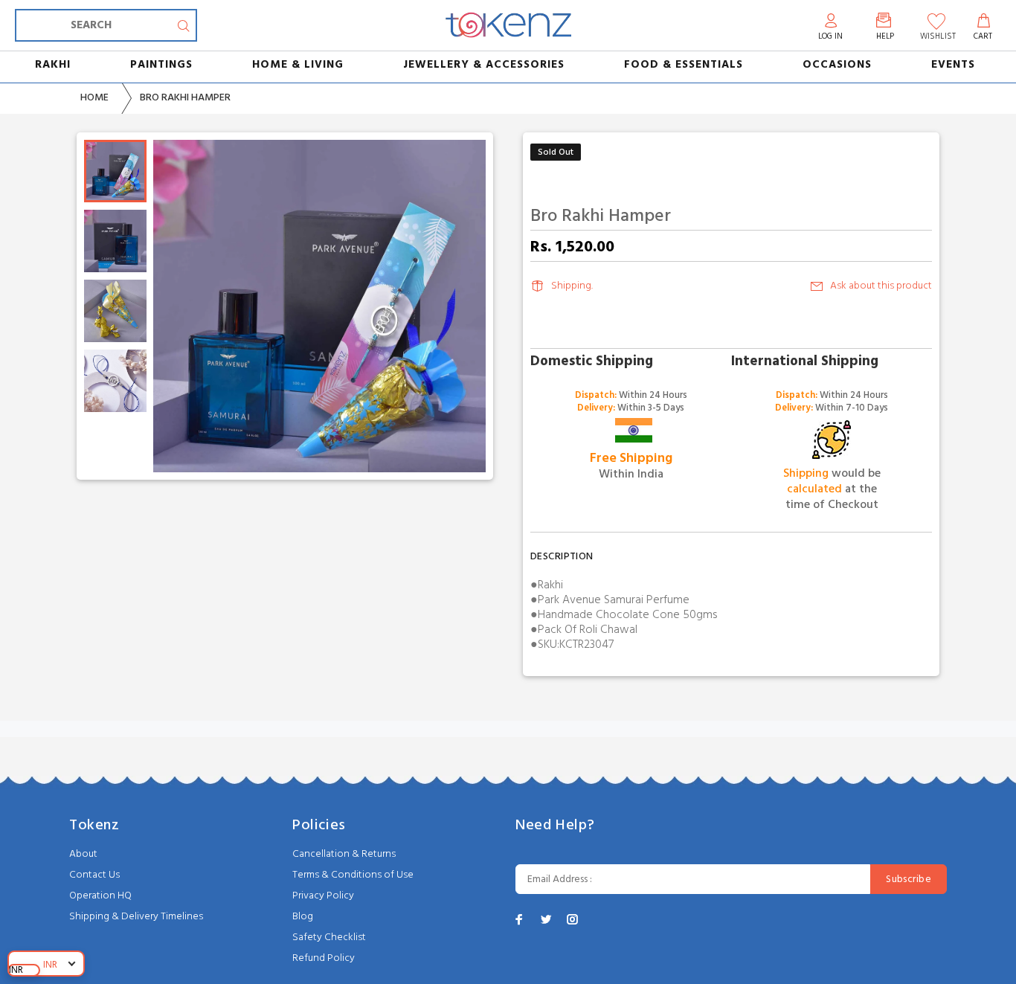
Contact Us (94, 875)
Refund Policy (323, 958)
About (83, 854)
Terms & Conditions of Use (353, 875)
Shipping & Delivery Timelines (136, 916)
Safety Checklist (329, 937)
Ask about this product (881, 286)
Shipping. (572, 286)
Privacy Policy (323, 895)
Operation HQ (100, 895)
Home (94, 97)
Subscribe (908, 879)
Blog (302, 916)
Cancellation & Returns (344, 854)
